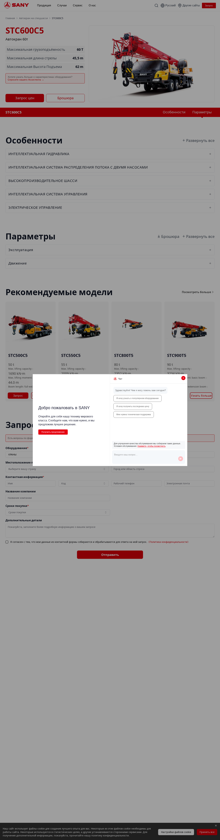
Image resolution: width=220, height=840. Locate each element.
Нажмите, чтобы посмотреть (152, 446)
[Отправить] (180, 458)
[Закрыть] (183, 378)
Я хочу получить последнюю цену (132, 406)
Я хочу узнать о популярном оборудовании (137, 398)
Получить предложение (53, 432)
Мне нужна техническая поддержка (133, 414)
